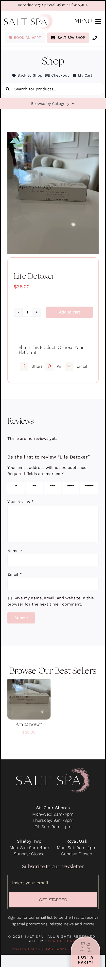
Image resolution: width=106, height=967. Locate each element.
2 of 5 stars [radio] (33, 487)
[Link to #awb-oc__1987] (94, 38)
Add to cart (69, 312)
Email (14, 574)
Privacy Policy (26, 949)
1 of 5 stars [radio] (14, 487)
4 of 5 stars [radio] (69, 487)
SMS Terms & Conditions (69, 949)
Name (14, 550)
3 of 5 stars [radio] (51, 487)
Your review (20, 501)
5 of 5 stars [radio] (87, 487)
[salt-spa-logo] (28, 15)
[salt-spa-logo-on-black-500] (53, 770)
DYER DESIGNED (62, 941)
